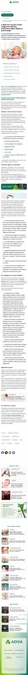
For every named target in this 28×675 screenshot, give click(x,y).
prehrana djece (15, 436)
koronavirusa (8, 207)
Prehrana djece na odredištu (11, 70)
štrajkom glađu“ (6, 94)
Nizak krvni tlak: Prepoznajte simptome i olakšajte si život (17, 540)
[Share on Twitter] (6, 452)
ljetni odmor (12, 86)
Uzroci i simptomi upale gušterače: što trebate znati (17, 595)
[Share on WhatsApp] (9, 452)
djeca (3, 443)
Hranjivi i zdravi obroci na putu (11, 67)
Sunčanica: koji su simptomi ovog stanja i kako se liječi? (17, 559)
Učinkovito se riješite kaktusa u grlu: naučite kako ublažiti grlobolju (17, 587)
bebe (21, 440)
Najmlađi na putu (8, 76)
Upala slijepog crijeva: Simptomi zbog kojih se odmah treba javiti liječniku (17, 532)
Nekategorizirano (6, 11)
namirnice (9, 443)
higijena (17, 443)
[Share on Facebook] (2, 452)
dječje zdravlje (5, 436)
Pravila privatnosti (8, 657)
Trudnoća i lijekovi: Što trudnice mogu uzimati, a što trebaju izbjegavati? (17, 578)
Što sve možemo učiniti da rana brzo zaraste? (16, 550)
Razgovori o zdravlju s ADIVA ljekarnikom (17, 618)
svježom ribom (22, 176)
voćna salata (8, 136)
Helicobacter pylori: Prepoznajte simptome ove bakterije (17, 569)
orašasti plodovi (9, 155)
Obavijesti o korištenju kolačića (14, 653)
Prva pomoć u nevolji (9, 79)
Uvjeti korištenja (8, 650)
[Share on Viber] (13, 452)
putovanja (15, 440)
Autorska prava (19, 650)
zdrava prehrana (6, 440)
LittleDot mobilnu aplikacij (13, 415)
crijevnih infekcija (12, 327)
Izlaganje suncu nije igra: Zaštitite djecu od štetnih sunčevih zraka (13, 98)
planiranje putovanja (13, 433)
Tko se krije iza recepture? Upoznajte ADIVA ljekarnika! (17, 609)
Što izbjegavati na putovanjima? (12, 73)
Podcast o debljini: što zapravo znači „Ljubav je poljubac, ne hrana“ (16, 628)
